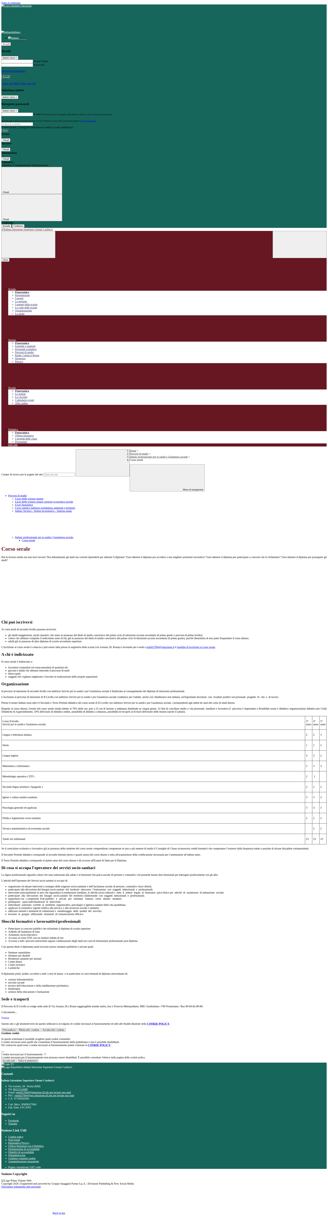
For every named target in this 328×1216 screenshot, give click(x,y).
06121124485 (20, 1089)
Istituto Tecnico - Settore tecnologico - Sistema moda (43, 511)
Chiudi (6, 140)
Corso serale (28, 540)
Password (39, 64)
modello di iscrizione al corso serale (196, 647)
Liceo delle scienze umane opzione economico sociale (44, 501)
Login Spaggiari (89, 121)
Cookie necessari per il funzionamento (22, 1054)
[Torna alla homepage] (164, 229)
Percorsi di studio (139, 453)
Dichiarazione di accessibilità (23, 1149)
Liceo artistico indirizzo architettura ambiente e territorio (45, 507)
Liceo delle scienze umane (29, 498)
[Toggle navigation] (28, 244)
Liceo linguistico (24, 504)
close (5, 260)
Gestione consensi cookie (22, 1158)
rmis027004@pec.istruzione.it (44, 1095)
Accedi (6, 44)
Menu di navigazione (192, 489)
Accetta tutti (53, 1030)
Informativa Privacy (19, 1143)
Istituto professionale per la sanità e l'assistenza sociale (159, 456)
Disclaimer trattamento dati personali (21, 1186)
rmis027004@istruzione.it (160, 647)
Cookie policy (15, 1136)
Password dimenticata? (13, 71)
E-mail (37, 114)
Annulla (6, 226)
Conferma (18, 226)
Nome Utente (41, 61)
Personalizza (9, 1030)
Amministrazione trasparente (23, 1161)
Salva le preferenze (27, 1061)
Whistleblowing (16, 1155)
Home (133, 450)
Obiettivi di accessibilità (21, 1152)
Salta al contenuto (10, 2)
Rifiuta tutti (29, 1030)
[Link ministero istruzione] (16, 5)
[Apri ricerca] (300, 244)
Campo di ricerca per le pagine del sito (22, 474)
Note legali (14, 1139)
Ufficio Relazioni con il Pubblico (26, 1146)
